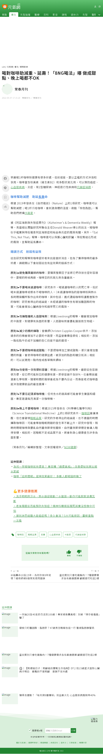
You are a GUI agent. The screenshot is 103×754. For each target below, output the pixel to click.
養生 (13, 14)
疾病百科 (54, 743)
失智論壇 (25, 14)
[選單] (99, 6)
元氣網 (10, 66)
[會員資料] (95, 6)
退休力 (75, 14)
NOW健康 (70, 447)
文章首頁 (73, 743)
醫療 (37, 14)
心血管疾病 (18, 187)
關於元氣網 (21, 743)
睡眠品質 (36, 418)
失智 (85, 14)
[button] (99, 14)
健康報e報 (37, 730)
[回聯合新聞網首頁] (5, 7)
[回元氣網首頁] (14, 6)
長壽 (41, 196)
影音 (55, 14)
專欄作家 (83, 743)
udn (3, 66)
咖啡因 (85, 413)
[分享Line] (5, 187)
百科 (46, 14)
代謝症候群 (84, 187)
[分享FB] (5, 178)
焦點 (4, 14)
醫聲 (94, 14)
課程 (64, 14)
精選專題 (44, 743)
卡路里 (29, 213)
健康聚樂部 (33, 743)
